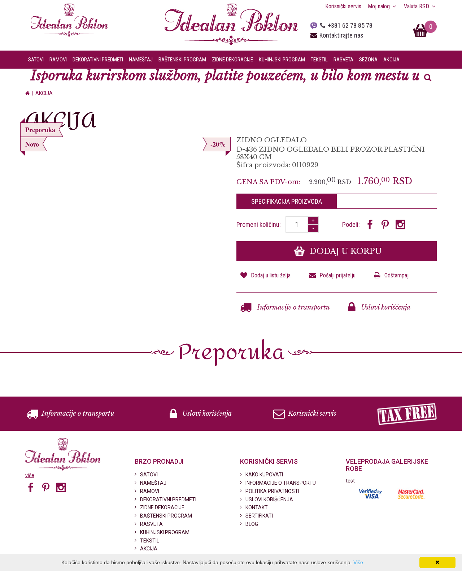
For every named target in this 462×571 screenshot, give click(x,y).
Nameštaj (141, 59)
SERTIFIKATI (259, 516)
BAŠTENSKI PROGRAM (166, 516)
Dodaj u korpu (345, 251)
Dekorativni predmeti (98, 59)
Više (358, 562)
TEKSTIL (149, 541)
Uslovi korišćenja (384, 307)
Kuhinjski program (282, 59)
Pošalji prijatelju (337, 275)
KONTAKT (256, 507)
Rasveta (343, 59)
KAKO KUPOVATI (264, 474)
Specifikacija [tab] (286, 201)
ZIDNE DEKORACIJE (162, 507)
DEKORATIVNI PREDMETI (168, 499)
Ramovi (58, 59)
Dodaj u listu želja (271, 275)
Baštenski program (182, 59)
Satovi (36, 59)
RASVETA (151, 524)
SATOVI (149, 474)
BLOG (251, 524)
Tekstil (319, 59)
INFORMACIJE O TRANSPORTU (280, 483)
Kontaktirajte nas (341, 35)
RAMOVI (149, 491)
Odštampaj (396, 275)
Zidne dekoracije (232, 59)
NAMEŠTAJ (153, 483)
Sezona (368, 59)
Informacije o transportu (292, 307)
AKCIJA (391, 59)
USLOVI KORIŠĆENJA (269, 499)
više (29, 475)
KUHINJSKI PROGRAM (164, 532)
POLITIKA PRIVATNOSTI (272, 491)
